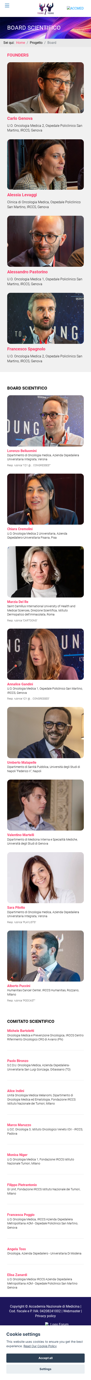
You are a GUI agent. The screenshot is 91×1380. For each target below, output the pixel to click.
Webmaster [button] (71, 1311)
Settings (45, 1369)
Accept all (46, 1358)
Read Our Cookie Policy (40, 1346)
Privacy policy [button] (45, 1316)
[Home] (45, 8)
